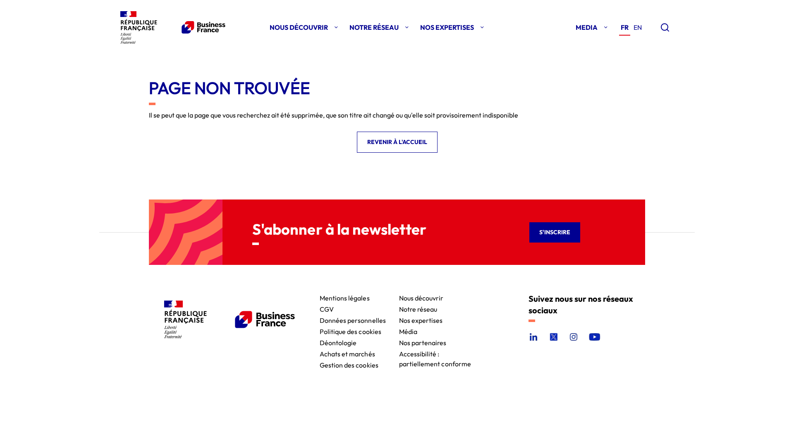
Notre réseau (418, 308)
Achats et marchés (347, 353)
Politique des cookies (350, 330)
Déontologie (338, 342)
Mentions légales (345, 297)
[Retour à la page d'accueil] (171, 27)
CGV (327, 308)
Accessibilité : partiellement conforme (435, 353)
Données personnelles (353, 319)
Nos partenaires (423, 342)
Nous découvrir (421, 297)
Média (408, 330)
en (638, 27)
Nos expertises (421, 319)
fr (625, 27)
